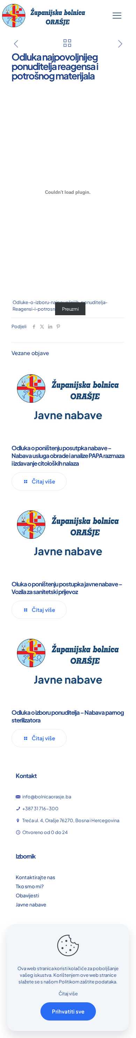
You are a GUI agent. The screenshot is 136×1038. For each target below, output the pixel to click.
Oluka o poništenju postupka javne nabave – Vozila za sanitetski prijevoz (67, 587)
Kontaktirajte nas (35, 877)
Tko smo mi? (30, 886)
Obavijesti (27, 895)
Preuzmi (70, 309)
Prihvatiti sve (68, 1011)
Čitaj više (68, 993)
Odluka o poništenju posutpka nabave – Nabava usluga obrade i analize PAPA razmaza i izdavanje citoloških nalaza (68, 455)
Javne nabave (31, 904)
